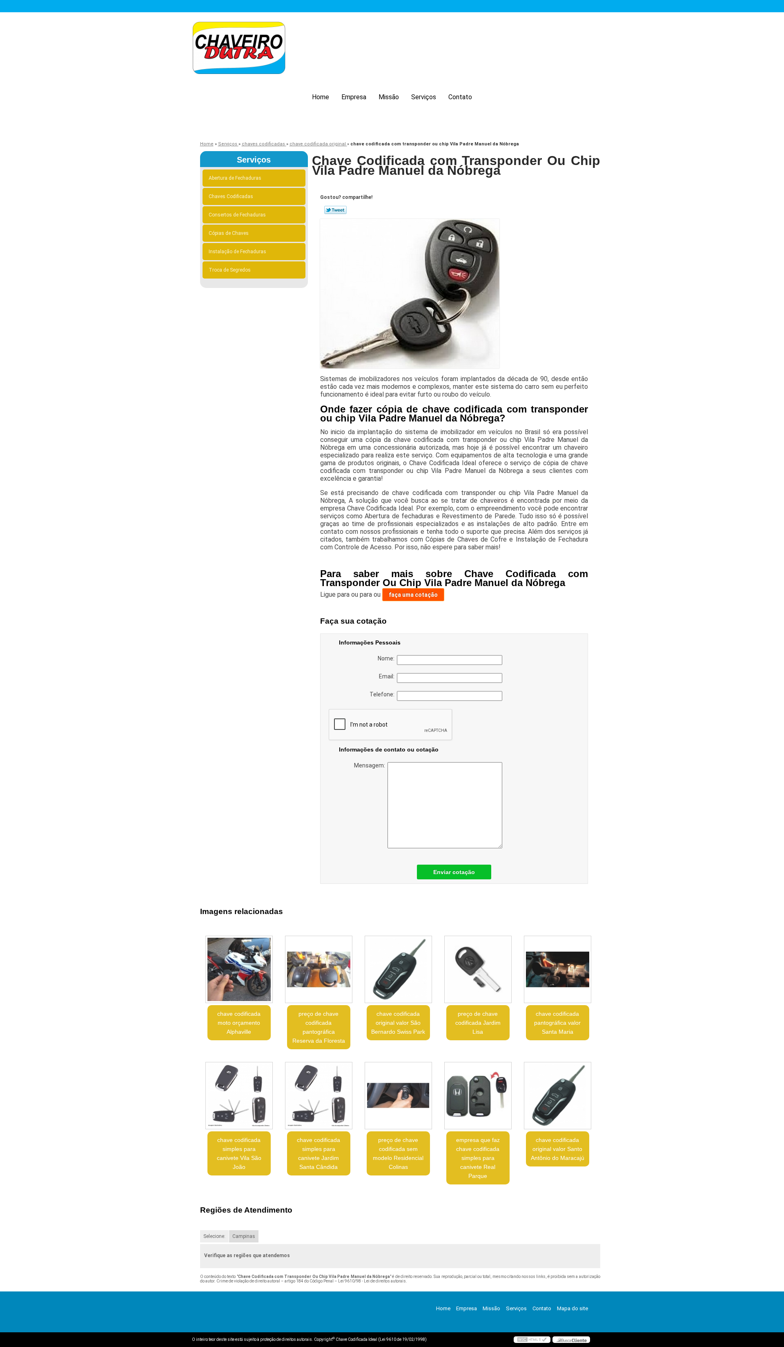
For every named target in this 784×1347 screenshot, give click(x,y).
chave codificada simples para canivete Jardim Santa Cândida (318, 1153)
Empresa (353, 97)
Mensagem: (371, 765)
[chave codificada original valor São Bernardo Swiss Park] (398, 969)
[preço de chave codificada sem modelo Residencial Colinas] (398, 1095)
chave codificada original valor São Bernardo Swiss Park (398, 1022)
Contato (460, 97)
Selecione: (214, 1236)
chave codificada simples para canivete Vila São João (239, 1153)
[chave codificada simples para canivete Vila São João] (239, 1095)
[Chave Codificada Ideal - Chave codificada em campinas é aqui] (239, 49)
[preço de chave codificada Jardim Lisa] (478, 969)
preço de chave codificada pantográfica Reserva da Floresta (318, 1027)
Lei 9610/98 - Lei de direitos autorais (372, 1281)
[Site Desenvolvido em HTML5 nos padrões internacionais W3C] (532, 1339)
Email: (388, 676)
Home (320, 97)
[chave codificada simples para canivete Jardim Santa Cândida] (318, 1095)
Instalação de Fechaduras (237, 251)
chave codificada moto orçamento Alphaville (239, 1022)
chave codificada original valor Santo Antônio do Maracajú (557, 1149)
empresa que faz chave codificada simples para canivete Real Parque (478, 1158)
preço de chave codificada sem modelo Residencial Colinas (398, 1153)
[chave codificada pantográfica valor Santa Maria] (557, 969)
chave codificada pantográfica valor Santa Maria (557, 1022)
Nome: (387, 658)
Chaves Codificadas (231, 196)
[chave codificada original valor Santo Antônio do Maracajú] (557, 1095)
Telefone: (383, 694)
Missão (389, 97)
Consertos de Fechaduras (237, 215)
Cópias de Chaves (229, 233)
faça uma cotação (413, 594)
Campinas (243, 1236)
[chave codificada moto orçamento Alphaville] (239, 969)
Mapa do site (572, 1308)
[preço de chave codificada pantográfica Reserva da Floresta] (318, 969)
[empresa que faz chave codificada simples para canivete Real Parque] (478, 1095)
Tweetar (335, 210)
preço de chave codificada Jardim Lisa (478, 1022)
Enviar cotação (454, 872)
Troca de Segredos (230, 270)
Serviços (423, 97)
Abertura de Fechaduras (235, 178)
